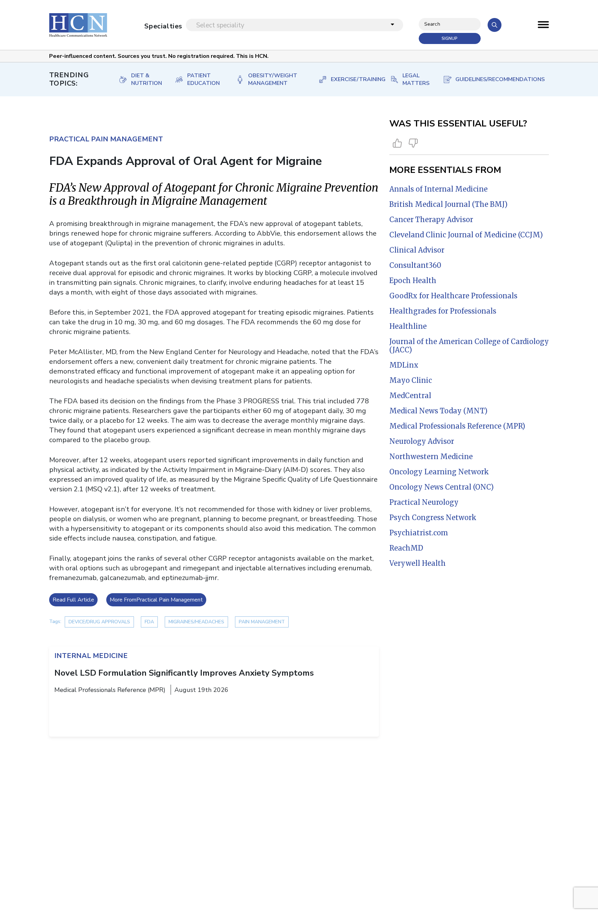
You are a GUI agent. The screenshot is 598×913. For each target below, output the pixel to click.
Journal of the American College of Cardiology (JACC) (469, 345)
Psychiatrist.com (418, 532)
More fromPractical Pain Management (156, 600)
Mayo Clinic (410, 380)
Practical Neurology (424, 502)
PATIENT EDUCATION (203, 79)
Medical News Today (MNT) (438, 410)
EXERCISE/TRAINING (353, 79)
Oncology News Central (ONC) (441, 487)
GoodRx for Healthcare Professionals (453, 295)
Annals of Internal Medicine (438, 189)
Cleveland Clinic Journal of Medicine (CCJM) (466, 234)
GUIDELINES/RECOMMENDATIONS (495, 79)
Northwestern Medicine (431, 456)
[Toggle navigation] (543, 26)
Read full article (73, 600)
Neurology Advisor (421, 441)
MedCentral (410, 395)
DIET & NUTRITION (146, 79)
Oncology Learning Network (439, 471)
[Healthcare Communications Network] (78, 25)
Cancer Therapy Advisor (431, 219)
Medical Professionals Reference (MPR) (457, 426)
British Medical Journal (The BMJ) (448, 204)
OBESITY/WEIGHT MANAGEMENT (272, 79)
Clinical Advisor (416, 250)
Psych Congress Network (433, 517)
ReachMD (406, 548)
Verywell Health (417, 563)
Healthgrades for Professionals (442, 311)
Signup (449, 38)
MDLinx (403, 365)
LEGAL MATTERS (415, 79)
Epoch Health (412, 280)
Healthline (408, 326)
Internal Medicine (91, 655)
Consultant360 (415, 265)
